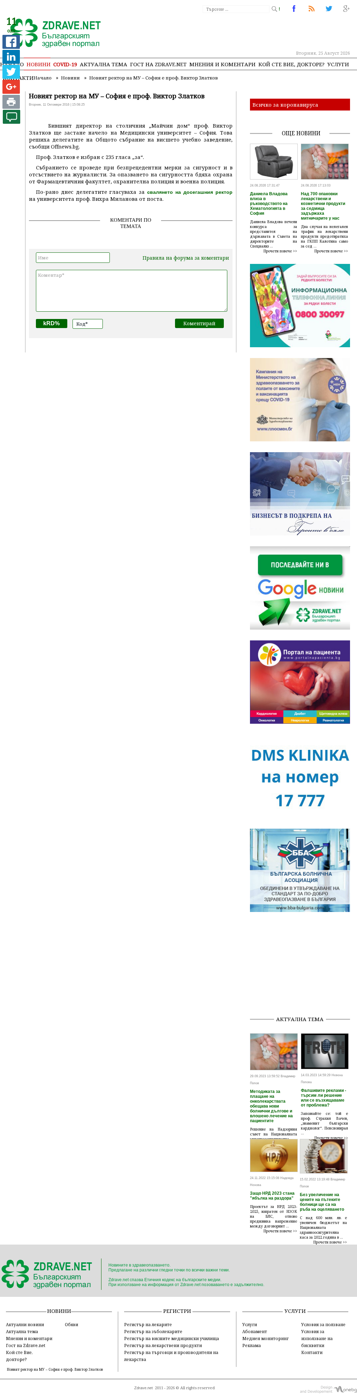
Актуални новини (25, 1324)
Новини (38, 64)
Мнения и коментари (222, 64)
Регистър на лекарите (148, 1324)
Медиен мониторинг (265, 1338)
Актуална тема (103, 64)
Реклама (251, 1345)
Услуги (338, 64)
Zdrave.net (143, 1388)
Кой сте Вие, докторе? (291, 64)
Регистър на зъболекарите (153, 1331)
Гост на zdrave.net (158, 64)
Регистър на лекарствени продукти (163, 1345)
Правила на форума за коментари (186, 257)
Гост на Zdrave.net (25, 1345)
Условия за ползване (323, 1324)
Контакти (311, 1352)
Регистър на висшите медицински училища (171, 1338)
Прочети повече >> (280, 251)
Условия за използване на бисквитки (317, 1338)
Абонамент (254, 1331)
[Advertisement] (303, 966)
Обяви (71, 1324)
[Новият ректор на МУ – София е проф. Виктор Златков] (51, 33)
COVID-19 (65, 64)
